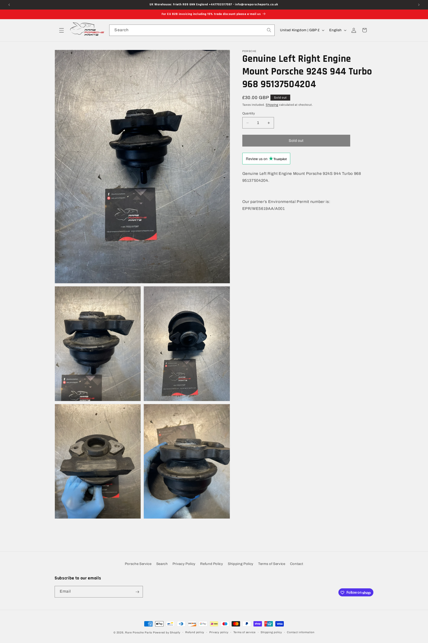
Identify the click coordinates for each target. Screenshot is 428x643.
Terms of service (244, 632)
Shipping (272, 105)
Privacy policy (218, 632)
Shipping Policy (240, 564)
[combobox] (191, 30)
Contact (296, 564)
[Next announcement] (419, 4)
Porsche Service (138, 564)
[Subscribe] (137, 592)
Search (162, 564)
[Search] (268, 30)
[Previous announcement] (9, 4)
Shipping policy (271, 632)
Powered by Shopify (166, 632)
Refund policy (194, 632)
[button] (61, 30)
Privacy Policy (184, 564)
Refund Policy (211, 564)
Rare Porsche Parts (138, 632)
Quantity (248, 113)
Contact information (301, 632)
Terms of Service (271, 564)
